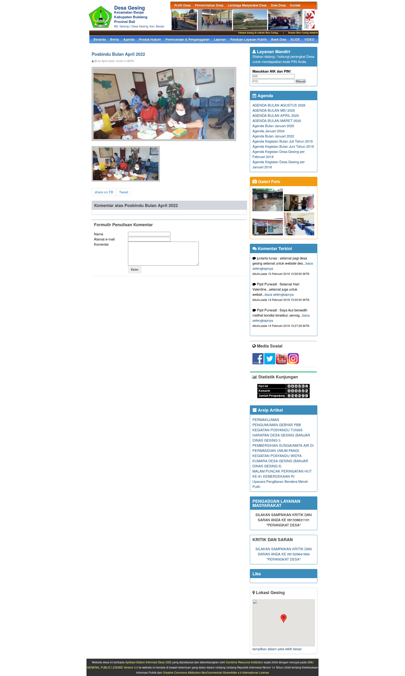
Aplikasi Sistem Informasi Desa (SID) (148, 662)
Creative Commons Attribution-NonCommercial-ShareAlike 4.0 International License (216, 672)
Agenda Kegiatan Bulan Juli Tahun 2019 (282, 141)
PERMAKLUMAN (265, 419)
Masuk (300, 81)
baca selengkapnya (279, 294)
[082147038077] (283, 622)
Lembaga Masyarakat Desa (247, 5)
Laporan (220, 39)
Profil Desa (182, 5)
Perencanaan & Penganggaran (187, 39)
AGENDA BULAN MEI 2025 (273, 110)
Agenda (129, 39)
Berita (114, 39)
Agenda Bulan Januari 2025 (273, 125)
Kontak (295, 5)
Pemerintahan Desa (209, 5)
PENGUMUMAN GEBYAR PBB (276, 424)
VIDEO (309, 39)
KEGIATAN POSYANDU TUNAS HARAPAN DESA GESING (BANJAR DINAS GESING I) (281, 435)
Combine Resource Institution (244, 662)
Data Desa (278, 5)
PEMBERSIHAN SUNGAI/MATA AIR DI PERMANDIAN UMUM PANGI (283, 448)
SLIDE (295, 39)
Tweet (123, 191)
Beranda (100, 39)
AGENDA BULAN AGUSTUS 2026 (278, 105)
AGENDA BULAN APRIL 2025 (275, 115)
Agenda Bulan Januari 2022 (273, 135)
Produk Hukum (150, 39)
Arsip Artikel (270, 410)
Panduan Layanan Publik (248, 39)
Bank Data (278, 39)
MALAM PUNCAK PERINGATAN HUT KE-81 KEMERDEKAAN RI (282, 474)
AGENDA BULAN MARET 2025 (276, 120)
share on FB (104, 191)
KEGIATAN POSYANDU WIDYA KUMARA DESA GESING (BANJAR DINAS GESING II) (280, 460)
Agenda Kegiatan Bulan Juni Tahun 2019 (283, 146)
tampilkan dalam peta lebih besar (277, 648)
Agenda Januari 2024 (268, 130)
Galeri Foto (268, 181)
